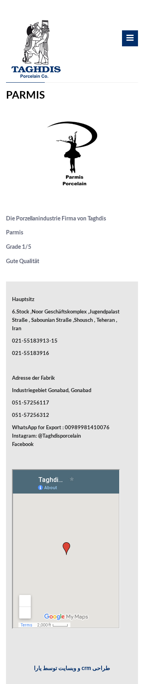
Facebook (23, 444)
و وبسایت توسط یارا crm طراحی (72, 668)
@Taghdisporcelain (59, 436)
